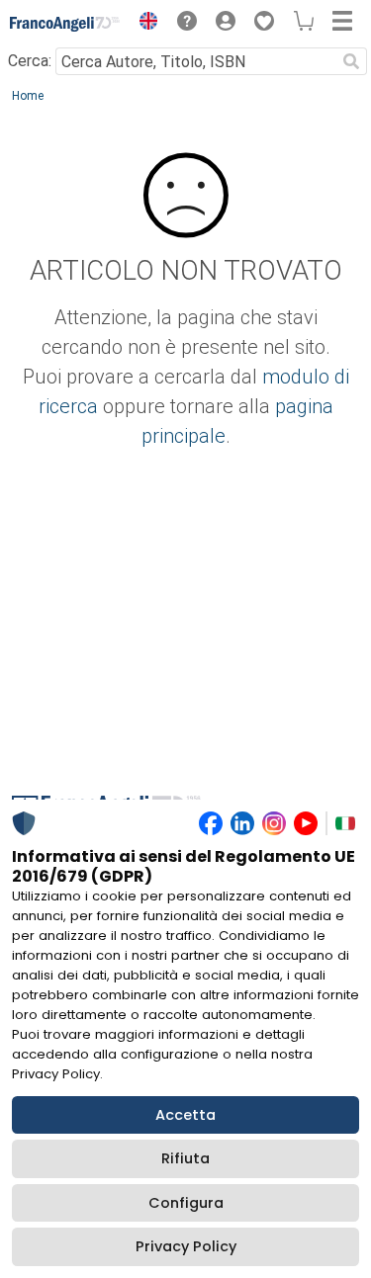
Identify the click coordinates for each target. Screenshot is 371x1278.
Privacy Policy (186, 1246)
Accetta (185, 1115)
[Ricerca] (351, 61)
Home (28, 96)
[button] (143, 23)
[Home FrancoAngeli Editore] (65, 23)
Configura (186, 1203)
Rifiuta (185, 1158)
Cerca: (29, 60)
